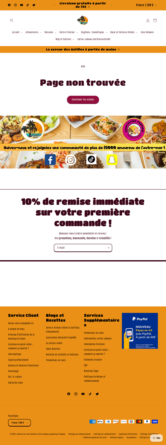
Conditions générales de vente (95, 437)
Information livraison (94, 344)
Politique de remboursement (79, 434)
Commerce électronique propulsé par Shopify (47, 434)
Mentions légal (91, 371)
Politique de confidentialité (105, 434)
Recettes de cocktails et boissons (62, 354)
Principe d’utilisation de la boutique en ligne (21, 336)
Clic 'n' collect (15, 376)
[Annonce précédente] (54, 5)
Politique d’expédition (149, 434)
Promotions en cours (56, 360)
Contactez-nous (15, 382)
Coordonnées (131, 437)
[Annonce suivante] (111, 5)
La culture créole (54, 343)
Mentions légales (116, 437)
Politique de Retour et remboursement (94, 378)
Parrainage (13, 371)
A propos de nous (16, 329)
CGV (85, 365)
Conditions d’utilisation (128, 434)
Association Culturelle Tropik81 (61, 337)
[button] (11, 20)
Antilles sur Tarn (23, 434)
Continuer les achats (83, 99)
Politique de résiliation (149, 437)
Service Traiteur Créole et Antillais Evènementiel (63, 329)
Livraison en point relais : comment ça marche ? (20, 346)
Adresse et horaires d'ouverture (23, 365)
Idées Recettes (53, 348)
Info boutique (14, 354)
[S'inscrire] (108, 248)
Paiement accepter (93, 359)
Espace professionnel (18, 359)
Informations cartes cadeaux (98, 338)
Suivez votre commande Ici (21, 323)
